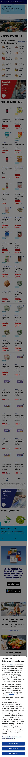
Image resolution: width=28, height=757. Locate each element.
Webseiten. (11, 694)
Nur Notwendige (13, 749)
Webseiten (10, 665)
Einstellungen (13, 754)
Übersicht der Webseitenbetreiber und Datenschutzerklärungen (12, 738)
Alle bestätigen (13, 744)
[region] (13, 706)
